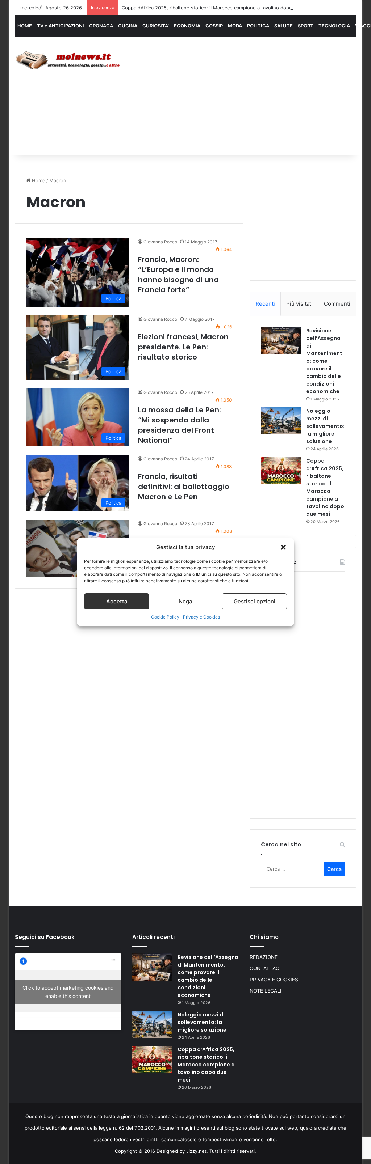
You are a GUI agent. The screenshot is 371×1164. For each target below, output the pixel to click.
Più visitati (299, 303)
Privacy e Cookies (201, 617)
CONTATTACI (265, 968)
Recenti (265, 303)
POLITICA (258, 26)
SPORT (305, 26)
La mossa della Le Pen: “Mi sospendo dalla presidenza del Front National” (179, 425)
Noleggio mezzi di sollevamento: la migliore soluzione (325, 426)
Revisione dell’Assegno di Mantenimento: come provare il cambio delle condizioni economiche (324, 361)
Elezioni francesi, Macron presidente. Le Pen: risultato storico (183, 347)
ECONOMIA (187, 26)
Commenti (337, 303)
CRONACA (101, 26)
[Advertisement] (251, 94)
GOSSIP (214, 26)
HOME (24, 26)
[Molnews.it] (68, 60)
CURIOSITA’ (155, 26)
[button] (283, 547)
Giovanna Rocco (160, 242)
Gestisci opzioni (254, 601)
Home (37, 180)
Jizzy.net (196, 1151)
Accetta (117, 601)
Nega (185, 601)
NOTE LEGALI (266, 991)
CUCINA (127, 26)
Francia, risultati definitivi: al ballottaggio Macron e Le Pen (183, 486)
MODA (235, 26)
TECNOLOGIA (334, 26)
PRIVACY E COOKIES (274, 979)
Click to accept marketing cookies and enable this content (68, 992)
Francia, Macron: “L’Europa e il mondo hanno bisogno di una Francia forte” (178, 274)
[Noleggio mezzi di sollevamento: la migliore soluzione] (281, 420)
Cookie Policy (165, 617)
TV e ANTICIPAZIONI (60, 26)
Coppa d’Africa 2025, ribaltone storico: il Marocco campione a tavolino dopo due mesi (218, 7)
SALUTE (283, 26)
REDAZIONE (264, 957)
